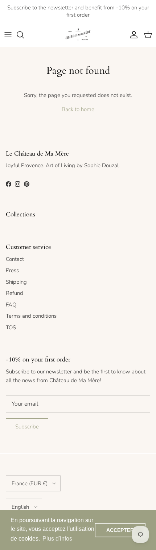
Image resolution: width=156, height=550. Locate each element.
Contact (15, 259)
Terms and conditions (31, 316)
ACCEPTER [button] (120, 530)
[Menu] (8, 35)
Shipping (16, 281)
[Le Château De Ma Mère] (78, 34)
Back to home (78, 109)
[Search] (24, 35)
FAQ (11, 304)
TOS (11, 327)
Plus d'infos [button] (57, 539)
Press (12, 270)
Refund (14, 293)
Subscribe (27, 426)
